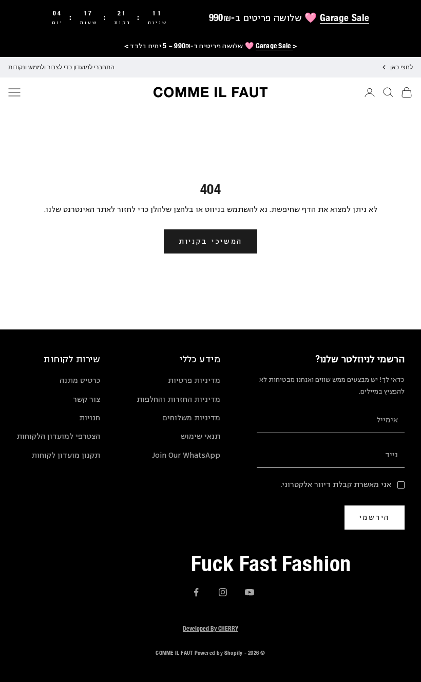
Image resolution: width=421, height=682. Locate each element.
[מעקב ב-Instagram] (223, 592)
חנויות (89, 418)
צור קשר (86, 399)
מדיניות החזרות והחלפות (178, 399)
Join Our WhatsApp (186, 455)
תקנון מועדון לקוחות (65, 455)
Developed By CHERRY (210, 628)
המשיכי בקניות (210, 241)
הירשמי (374, 517)
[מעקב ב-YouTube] (249, 592)
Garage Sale (344, 17)
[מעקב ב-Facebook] (196, 592)
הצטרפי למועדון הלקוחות (58, 436)
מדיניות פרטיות (194, 380)
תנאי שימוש (200, 436)
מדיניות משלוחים (191, 418)
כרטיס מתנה (80, 380)
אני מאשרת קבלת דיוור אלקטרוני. (336, 484)
